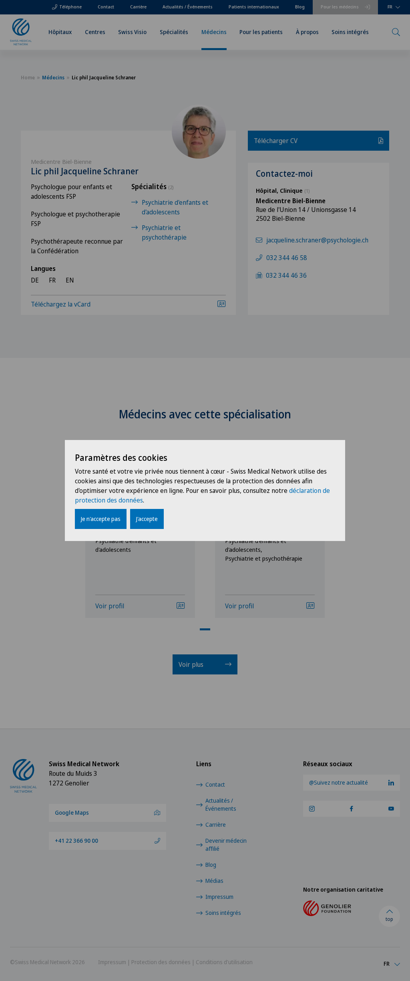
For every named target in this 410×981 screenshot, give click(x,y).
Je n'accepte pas (101, 519)
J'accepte (147, 519)
